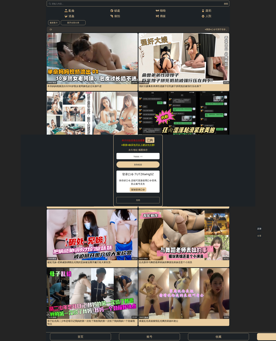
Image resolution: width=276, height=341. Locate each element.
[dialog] (138, 171)
